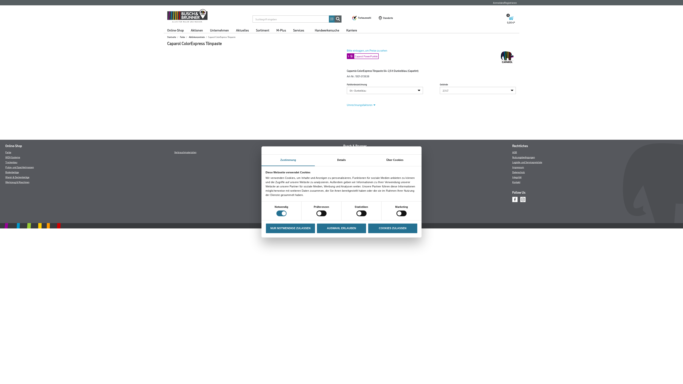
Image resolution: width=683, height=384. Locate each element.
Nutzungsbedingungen (523, 157)
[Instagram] (523, 199)
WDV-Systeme (12, 157)
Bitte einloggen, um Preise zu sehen (367, 50)
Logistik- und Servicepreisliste (527, 162)
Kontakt (516, 182)
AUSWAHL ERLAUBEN (341, 228)
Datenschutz (518, 172)
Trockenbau (11, 162)
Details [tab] (341, 159)
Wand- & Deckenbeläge (17, 177)
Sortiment (262, 30)
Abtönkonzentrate (197, 36)
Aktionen (197, 30)
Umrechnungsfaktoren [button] (359, 105)
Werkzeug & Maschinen (17, 182)
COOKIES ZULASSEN (392, 228)
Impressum (518, 167)
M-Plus (281, 30)
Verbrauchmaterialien (185, 152)
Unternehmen (219, 30)
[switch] (322, 213)
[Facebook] (515, 199)
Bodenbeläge (12, 172)
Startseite (171, 36)
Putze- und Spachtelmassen (19, 167)
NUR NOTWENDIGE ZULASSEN (290, 228)
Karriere (351, 30)
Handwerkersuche (327, 30)
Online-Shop (175, 30)
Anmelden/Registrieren (505, 2)
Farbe (182, 36)
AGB (514, 152)
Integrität (516, 177)
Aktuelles (242, 30)
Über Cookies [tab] (394, 159)
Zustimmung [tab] (288, 159)
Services (298, 30)
